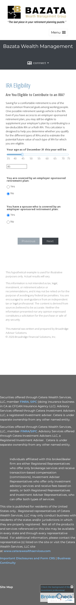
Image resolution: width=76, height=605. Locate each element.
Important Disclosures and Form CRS (27, 558)
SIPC (33, 402)
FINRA (24, 402)
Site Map (6, 587)
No (12, 193)
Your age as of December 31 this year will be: (37, 149)
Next (50, 241)
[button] (58, 32)
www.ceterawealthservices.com (27, 551)
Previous (28, 241)
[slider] (38, 154)
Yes (13, 186)
